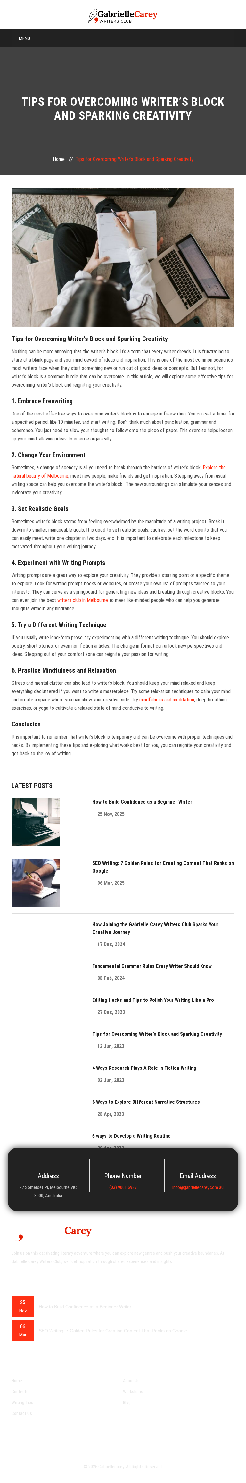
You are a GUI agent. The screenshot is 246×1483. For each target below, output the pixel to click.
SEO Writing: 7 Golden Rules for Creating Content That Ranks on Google (113, 1330)
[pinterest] (106, 1438)
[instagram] (123, 1438)
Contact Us (22, 1413)
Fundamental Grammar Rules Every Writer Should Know (152, 966)
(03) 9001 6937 (123, 1187)
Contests (20, 1391)
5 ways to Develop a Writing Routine (131, 1136)
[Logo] (123, 16)
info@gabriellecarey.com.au (198, 1187)
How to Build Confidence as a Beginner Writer (142, 802)
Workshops (133, 1391)
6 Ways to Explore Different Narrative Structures (146, 1102)
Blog (127, 1402)
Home (59, 159)
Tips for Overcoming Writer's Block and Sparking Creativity (157, 1034)
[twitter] (139, 1438)
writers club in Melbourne (82, 600)
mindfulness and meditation (166, 700)
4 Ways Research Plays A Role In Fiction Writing (144, 1068)
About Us (131, 1380)
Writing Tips (22, 1402)
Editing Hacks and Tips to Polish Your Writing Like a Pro (153, 1000)
